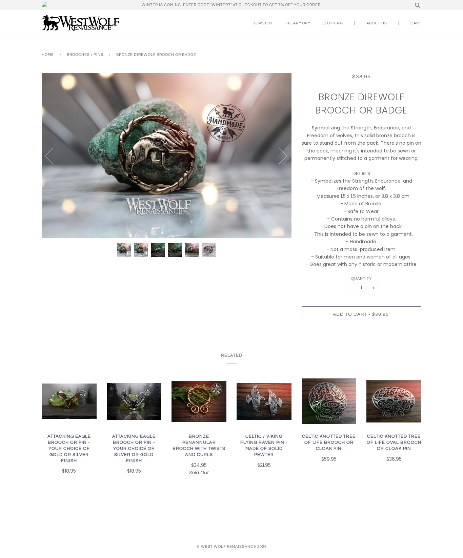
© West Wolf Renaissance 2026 (232, 547)
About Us (376, 23)
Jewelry (263, 23)
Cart (415, 23)
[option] (166, 155)
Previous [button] (53, 155)
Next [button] (279, 155)
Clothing (332, 23)
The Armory (297, 23)
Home (48, 55)
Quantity (361, 279)
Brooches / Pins (85, 55)
